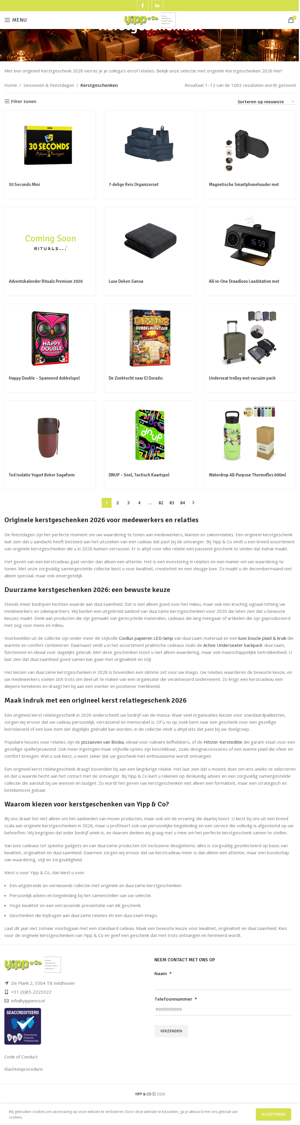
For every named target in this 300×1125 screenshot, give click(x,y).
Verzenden (171, 1030)
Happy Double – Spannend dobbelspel (44, 378)
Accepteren (273, 1114)
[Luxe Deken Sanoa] (150, 241)
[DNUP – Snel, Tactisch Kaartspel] (150, 434)
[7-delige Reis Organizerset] (150, 144)
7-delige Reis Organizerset (133, 184)
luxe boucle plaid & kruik (262, 638)
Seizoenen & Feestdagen (48, 85)
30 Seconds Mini (24, 184)
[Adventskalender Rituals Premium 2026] (50, 241)
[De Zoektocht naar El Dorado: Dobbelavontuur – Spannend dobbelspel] (150, 338)
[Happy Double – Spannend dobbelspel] (50, 338)
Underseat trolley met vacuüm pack (242, 378)
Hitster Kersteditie (223, 742)
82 (160, 502)
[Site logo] (150, 19)
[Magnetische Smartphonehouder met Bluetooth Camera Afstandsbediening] (250, 144)
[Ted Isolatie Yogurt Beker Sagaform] (50, 434)
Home (10, 85)
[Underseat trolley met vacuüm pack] (250, 338)
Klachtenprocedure (23, 1069)
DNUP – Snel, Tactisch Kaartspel (139, 475)
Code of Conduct (21, 1057)
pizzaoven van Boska (102, 742)
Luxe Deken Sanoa (126, 281)
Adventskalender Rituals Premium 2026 (46, 281)
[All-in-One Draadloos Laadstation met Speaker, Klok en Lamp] (250, 241)
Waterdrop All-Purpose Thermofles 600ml (247, 475)
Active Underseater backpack (232, 645)
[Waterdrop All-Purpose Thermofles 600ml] (250, 434)
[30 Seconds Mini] (50, 144)
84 (182, 502)
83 (171, 502)
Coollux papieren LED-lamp (146, 638)
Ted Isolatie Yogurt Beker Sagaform (42, 475)
